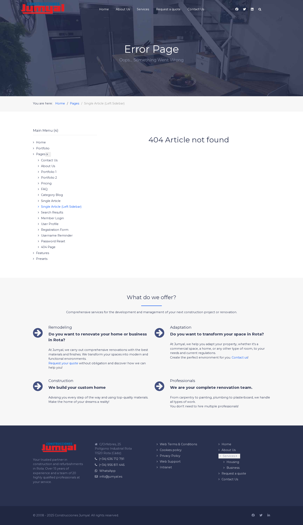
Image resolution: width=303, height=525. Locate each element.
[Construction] (43, 8)
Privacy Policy (170, 456)
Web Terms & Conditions (178, 444)
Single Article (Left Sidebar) (61, 207)
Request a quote (234, 473)
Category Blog (52, 195)
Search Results (52, 212)
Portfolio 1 (48, 172)
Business (233, 468)
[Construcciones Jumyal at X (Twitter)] (260, 515)
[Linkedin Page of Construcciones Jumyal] (252, 9)
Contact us (240, 357)
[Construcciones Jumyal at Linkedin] (268, 515)
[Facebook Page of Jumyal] (237, 9)
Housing (233, 462)
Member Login (52, 218)
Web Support (170, 461)
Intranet (166, 467)
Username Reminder (57, 235)
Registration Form (54, 230)
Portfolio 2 (49, 177)
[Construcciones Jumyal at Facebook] (253, 515)
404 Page (48, 247)
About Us (48, 166)
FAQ (44, 189)
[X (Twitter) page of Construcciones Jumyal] (244, 9)
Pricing (46, 183)
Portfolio (42, 148)
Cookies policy (171, 450)
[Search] (260, 9)
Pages (40, 154)
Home (41, 142)
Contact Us (49, 160)
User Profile (50, 224)
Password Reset (53, 241)
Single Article (51, 201)
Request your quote (63, 363)
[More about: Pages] (48, 154)
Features (42, 253)
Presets (41, 259)
